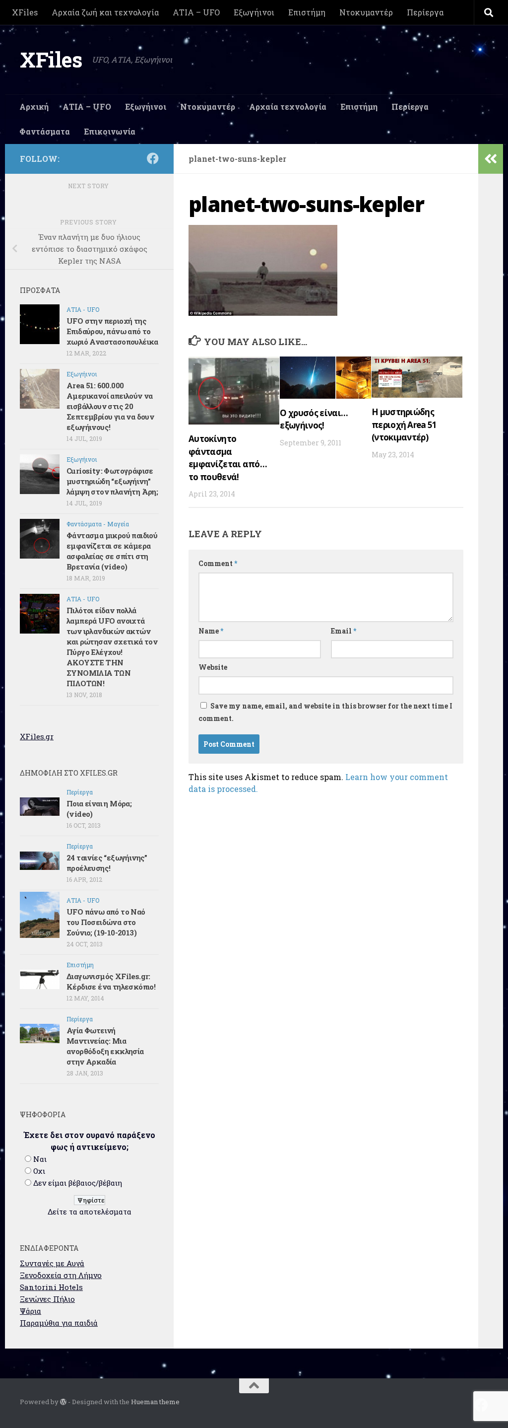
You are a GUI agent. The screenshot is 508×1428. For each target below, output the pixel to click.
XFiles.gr (37, 736)
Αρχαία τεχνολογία (287, 106)
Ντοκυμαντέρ (366, 12)
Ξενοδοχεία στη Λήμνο (61, 1275)
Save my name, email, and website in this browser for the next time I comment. (325, 712)
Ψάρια (30, 1311)
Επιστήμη (306, 12)
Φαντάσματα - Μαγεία (97, 524)
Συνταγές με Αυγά (52, 1263)
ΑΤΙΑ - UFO (82, 309)
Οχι (39, 1171)
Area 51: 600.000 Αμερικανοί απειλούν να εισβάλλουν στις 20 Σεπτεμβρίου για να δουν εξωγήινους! (110, 406)
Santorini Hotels (51, 1287)
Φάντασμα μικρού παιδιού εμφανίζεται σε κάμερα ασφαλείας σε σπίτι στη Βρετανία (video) (111, 550)
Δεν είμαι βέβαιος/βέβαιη (77, 1183)
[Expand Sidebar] (490, 159)
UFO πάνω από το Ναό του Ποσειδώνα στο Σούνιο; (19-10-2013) (105, 922)
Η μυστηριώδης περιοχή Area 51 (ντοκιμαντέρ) (404, 424)
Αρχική (34, 106)
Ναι (40, 1159)
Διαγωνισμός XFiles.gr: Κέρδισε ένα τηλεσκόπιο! (110, 981)
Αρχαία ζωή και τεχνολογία (105, 12)
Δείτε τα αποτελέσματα (89, 1211)
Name (210, 631)
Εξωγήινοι (254, 12)
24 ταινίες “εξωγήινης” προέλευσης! (106, 863)
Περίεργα (425, 12)
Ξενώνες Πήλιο (47, 1299)
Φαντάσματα (44, 131)
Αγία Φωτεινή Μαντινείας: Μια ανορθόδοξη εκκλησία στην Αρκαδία (105, 1046)
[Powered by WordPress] (63, 1402)
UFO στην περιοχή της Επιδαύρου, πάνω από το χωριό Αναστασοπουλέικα (112, 331)
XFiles (25, 12)
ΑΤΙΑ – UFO (196, 12)
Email (343, 631)
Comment (217, 563)
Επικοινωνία (109, 131)
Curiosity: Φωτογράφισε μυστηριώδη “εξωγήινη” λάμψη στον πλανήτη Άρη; (112, 481)
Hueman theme (155, 1401)
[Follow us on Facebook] (153, 158)
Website (212, 667)
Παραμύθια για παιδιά (59, 1323)
